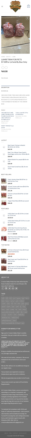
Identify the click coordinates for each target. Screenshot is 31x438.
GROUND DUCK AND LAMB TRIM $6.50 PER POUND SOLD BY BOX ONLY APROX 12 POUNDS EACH (7, 116)
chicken (22, 301)
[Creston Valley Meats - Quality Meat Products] (15, 6)
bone (3, 301)
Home (3, 56)
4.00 (3, 298)
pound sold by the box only (8, 312)
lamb (17, 306)
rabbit (17, 312)
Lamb (13, 56)
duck (8, 303)
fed (15, 303)
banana (18, 298)
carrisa (12, 301)
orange (12, 309)
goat (23, 303)
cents (17, 301)
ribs (21, 312)
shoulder (10, 314)
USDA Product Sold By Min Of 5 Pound (11, 323)
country (4, 303)
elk (12, 303)
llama (3, 309)
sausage (4, 314)
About (6, 433)
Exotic (8, 56)
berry (27, 298)
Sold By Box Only (6, 317)
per (16, 309)
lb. (20, 306)
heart (13, 306)
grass (26, 303)
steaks (14, 320)
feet (19, 303)
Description (5, 87)
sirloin (15, 314)
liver (24, 306)
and (14, 298)
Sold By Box (21, 314)
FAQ (10, 433)
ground (3, 306)
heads (8, 306)
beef (23, 298)
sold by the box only (6, 320)
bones (7, 301)
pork (20, 309)
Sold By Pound (15, 317)
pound (24, 309)
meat (7, 309)
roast (25, 312)
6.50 (10, 298)
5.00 (7, 298)
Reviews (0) (4, 91)
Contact (15, 433)
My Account (23, 433)
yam (23, 323)
